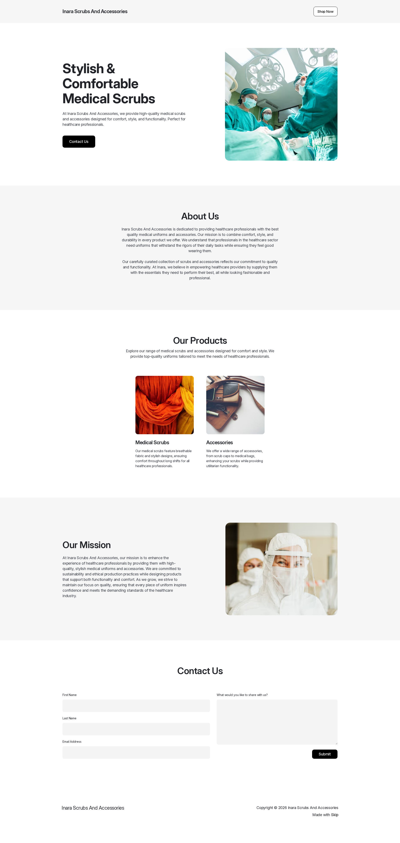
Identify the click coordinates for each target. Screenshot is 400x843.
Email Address (71, 741)
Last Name (69, 718)
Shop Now (326, 11)
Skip (334, 815)
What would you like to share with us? (242, 695)
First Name (69, 695)
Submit (325, 754)
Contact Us (79, 141)
